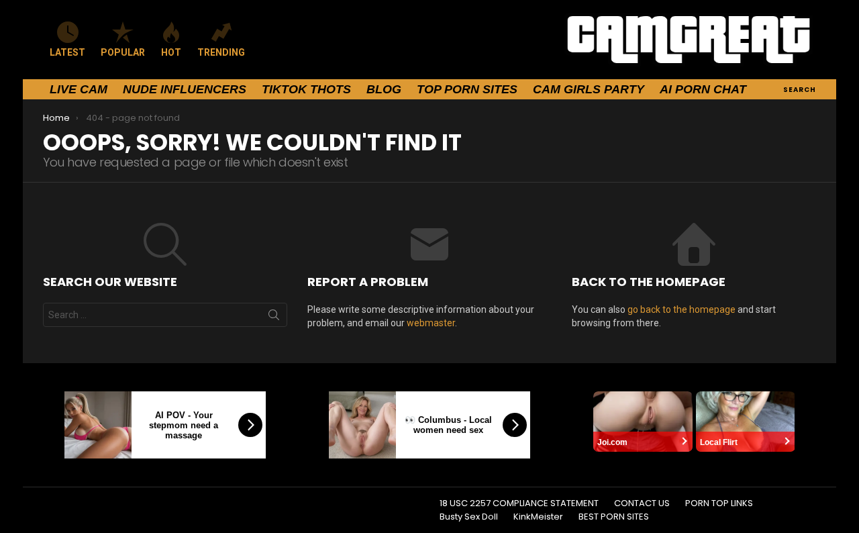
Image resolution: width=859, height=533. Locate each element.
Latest (67, 52)
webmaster (431, 323)
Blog (383, 89)
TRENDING (221, 52)
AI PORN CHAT (703, 89)
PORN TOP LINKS (719, 503)
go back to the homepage (681, 309)
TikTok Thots (306, 89)
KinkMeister (538, 517)
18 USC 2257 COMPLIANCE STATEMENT (519, 503)
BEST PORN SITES (613, 517)
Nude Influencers (184, 89)
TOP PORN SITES (467, 89)
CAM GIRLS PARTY (588, 89)
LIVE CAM (78, 89)
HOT (171, 52)
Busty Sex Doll (469, 517)
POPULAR (123, 52)
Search (273, 317)
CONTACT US (642, 503)
